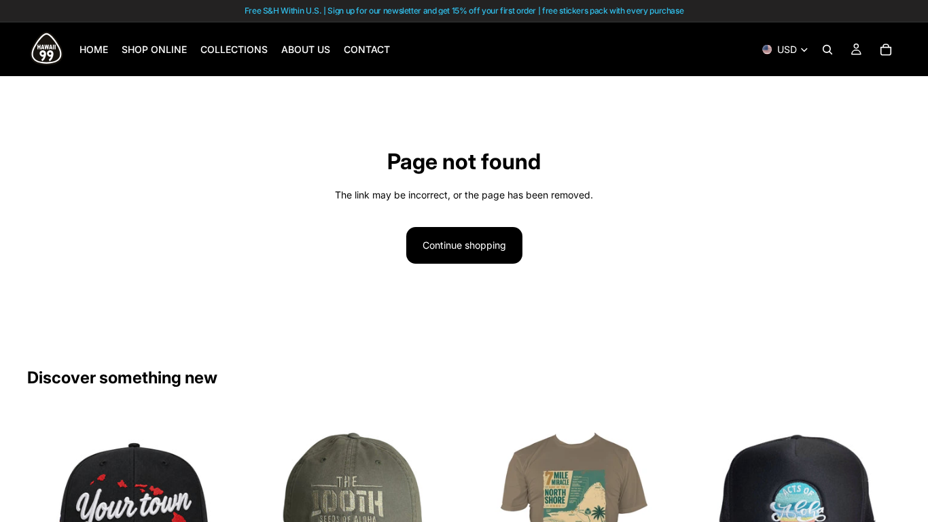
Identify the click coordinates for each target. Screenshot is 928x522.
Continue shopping (464, 245)
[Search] (827, 50)
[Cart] (886, 50)
